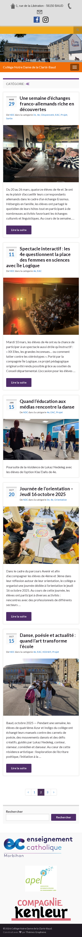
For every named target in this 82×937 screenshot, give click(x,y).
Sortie (9, 118)
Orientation (60, 499)
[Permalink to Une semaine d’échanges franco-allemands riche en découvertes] (41, 153)
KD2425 (47, 651)
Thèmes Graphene (36, 932)
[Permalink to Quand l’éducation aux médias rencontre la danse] (41, 439)
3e (34, 114)
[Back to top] (73, 928)
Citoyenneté (47, 114)
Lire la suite (18, 230)
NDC (12, 114)
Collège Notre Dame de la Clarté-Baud (29, 67)
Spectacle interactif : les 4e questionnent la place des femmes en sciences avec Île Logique (38, 257)
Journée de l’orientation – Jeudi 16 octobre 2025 (46, 491)
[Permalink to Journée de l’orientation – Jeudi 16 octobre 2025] (41, 535)
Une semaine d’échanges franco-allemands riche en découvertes (47, 103)
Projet (64, 114)
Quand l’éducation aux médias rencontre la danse (47, 404)
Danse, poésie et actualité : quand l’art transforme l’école (48, 640)
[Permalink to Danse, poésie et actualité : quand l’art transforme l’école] (41, 687)
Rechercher (14, 811)
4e (38, 114)
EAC (57, 114)
